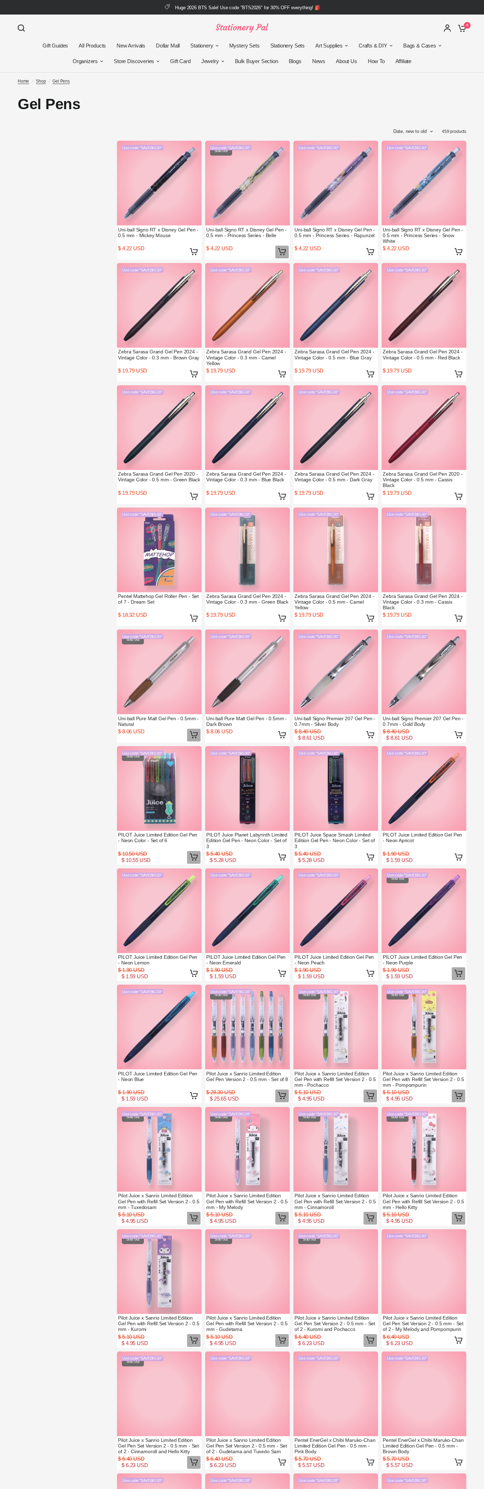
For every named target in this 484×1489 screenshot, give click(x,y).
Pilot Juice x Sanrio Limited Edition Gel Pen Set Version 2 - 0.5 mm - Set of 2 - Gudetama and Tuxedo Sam (246, 1445)
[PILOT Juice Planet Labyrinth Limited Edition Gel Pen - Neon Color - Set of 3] (247, 788)
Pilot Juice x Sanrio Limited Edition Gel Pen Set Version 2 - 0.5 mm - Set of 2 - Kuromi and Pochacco (334, 1323)
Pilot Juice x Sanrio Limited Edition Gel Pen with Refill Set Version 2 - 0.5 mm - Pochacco (335, 1079)
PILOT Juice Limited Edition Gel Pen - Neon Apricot (422, 837)
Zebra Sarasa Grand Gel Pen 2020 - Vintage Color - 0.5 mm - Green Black (159, 476)
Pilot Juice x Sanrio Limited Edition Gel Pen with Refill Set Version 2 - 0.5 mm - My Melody (246, 1201)
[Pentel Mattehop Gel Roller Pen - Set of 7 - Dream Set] (159, 550)
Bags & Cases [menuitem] (419, 46)
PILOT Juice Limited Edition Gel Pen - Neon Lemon (157, 959)
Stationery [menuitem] (201, 46)
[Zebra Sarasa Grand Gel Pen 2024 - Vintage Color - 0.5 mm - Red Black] (424, 305)
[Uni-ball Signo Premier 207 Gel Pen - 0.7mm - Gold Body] (424, 671)
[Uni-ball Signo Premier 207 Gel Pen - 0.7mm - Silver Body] (335, 671)
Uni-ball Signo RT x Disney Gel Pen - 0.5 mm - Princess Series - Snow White (423, 235)
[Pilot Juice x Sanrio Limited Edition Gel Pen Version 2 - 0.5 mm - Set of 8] (247, 1027)
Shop (41, 81)
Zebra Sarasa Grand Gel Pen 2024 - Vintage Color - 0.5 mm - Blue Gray (334, 354)
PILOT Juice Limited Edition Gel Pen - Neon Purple (422, 959)
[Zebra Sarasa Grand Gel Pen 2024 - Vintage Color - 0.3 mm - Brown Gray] (159, 305)
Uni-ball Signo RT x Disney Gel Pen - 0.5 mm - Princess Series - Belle (246, 232)
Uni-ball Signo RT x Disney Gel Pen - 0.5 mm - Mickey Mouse (158, 232)
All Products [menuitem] (92, 46)
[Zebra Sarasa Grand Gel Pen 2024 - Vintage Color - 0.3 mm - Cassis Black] (424, 550)
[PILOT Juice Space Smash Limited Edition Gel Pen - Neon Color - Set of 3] (335, 788)
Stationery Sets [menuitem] (287, 46)
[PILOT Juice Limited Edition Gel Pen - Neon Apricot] (424, 788)
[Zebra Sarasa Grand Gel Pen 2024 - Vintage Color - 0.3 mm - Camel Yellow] (247, 305)
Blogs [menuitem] (295, 61)
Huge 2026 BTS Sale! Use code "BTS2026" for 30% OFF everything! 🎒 (247, 7)
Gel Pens (61, 81)
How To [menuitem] (376, 61)
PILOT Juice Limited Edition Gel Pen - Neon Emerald (246, 959)
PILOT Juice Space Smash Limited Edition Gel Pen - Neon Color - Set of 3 (334, 840)
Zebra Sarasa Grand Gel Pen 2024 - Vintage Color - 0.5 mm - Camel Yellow (334, 601)
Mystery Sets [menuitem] (244, 46)
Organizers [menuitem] (85, 61)
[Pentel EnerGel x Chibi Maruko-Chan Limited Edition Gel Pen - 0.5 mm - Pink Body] (335, 1393)
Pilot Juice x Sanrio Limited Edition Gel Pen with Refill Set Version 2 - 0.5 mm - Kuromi (158, 1323)
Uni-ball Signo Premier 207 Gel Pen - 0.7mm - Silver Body (334, 721)
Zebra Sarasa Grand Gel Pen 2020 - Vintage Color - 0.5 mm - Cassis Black (422, 479)
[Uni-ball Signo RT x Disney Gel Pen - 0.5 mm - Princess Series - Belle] (247, 183)
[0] (460, 28)
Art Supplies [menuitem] (329, 46)
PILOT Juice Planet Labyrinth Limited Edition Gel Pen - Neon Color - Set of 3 (246, 840)
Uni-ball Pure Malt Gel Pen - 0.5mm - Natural (158, 721)
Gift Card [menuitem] (180, 61)
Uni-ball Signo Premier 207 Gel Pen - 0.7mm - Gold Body (423, 721)
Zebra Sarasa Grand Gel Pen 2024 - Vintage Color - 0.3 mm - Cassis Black (422, 601)
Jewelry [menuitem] (210, 61)
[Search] (23, 28)
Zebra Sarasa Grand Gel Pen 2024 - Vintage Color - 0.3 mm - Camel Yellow (246, 357)
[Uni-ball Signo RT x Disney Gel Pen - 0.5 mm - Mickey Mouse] (159, 183)
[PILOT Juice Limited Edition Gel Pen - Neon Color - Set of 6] (159, 788)
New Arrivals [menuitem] (131, 46)
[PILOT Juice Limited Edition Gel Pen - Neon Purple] (424, 910)
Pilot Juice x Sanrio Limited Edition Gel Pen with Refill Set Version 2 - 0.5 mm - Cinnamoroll (335, 1201)
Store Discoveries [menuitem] (134, 61)
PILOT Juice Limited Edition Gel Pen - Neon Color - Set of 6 (157, 837)
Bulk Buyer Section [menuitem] (256, 61)
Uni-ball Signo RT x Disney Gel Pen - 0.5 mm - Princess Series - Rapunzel (334, 232)
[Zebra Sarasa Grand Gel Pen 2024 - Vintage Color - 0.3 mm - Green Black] (247, 550)
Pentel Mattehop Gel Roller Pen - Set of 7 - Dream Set (158, 599)
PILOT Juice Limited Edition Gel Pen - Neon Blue (157, 1076)
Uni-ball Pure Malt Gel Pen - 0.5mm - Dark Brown (246, 721)
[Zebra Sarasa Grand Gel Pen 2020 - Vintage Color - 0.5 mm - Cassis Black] (424, 427)
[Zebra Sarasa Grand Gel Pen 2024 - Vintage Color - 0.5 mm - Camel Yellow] (335, 550)
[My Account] (447, 28)
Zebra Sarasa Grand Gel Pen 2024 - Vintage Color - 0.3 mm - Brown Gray (158, 354)
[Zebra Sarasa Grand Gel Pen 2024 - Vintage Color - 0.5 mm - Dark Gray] (335, 427)
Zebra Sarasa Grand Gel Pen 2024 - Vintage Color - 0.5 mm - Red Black (422, 354)
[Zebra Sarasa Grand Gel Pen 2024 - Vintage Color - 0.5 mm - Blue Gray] (335, 305)
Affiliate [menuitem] (403, 61)
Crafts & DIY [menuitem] (373, 46)
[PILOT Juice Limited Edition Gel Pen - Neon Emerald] (247, 910)
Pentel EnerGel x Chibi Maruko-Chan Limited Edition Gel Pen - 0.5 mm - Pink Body (334, 1445)
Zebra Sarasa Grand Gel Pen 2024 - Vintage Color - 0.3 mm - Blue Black (246, 476)
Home (23, 81)
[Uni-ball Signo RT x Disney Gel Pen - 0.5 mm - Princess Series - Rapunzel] (335, 183)
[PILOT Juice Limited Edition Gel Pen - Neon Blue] (159, 1027)
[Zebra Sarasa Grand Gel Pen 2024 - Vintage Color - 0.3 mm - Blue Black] (247, 427)
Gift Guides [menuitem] (55, 46)
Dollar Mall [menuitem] (168, 46)
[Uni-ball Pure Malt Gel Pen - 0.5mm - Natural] (159, 671)
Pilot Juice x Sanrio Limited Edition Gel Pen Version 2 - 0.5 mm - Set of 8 (247, 1076)
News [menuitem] (318, 61)
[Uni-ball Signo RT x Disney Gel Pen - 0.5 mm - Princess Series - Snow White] (424, 183)
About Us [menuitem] (346, 61)
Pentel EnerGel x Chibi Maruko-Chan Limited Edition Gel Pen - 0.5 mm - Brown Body (423, 1445)
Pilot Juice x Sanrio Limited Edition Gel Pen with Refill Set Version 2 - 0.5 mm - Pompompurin (423, 1079)
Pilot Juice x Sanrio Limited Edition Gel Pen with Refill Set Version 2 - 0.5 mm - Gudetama (246, 1323)
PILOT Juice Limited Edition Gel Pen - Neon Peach (334, 959)
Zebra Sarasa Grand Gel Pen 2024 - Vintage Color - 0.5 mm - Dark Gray (334, 476)
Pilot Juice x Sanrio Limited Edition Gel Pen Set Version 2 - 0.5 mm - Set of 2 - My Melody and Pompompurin (423, 1323)
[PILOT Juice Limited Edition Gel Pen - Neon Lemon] (159, 910)
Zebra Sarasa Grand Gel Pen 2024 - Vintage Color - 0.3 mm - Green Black (247, 599)
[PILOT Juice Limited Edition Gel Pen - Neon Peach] (335, 910)
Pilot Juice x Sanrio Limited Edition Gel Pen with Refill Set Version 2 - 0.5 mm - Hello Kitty (423, 1201)
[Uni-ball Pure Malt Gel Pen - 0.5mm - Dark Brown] (247, 671)
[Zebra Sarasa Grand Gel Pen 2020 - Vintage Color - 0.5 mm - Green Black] (159, 427)
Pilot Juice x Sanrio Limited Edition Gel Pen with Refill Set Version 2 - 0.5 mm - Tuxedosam (158, 1201)
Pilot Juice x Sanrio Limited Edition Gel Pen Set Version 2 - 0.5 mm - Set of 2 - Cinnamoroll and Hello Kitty (158, 1445)
